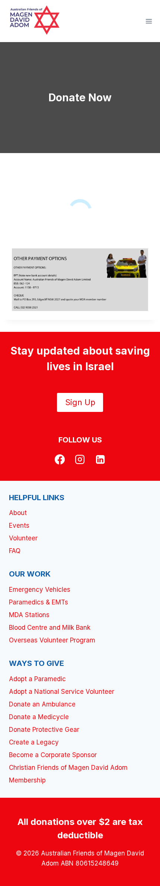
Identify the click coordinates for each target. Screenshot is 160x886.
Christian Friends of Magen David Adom (68, 767)
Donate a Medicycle (39, 717)
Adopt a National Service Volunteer (61, 691)
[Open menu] (149, 21)
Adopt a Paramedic (37, 679)
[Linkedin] (100, 459)
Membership (27, 780)
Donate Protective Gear (44, 729)
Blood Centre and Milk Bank (49, 627)
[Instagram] (80, 459)
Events (19, 525)
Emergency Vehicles (39, 589)
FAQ (14, 551)
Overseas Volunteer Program (52, 640)
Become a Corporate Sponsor (53, 755)
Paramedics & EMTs (38, 602)
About (18, 513)
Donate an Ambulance (42, 704)
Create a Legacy (34, 742)
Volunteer (23, 538)
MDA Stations (29, 615)
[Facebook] (59, 459)
